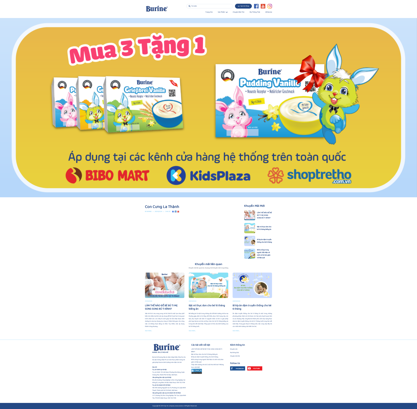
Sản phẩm (221, 12)
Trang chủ (209, 12)
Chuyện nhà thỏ (238, 12)
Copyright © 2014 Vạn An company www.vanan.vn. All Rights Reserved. (174, 406)
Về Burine (268, 12)
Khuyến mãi (233, 349)
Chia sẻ (167, 211)
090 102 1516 (180, 382)
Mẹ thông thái (255, 12)
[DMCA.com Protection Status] (208, 371)
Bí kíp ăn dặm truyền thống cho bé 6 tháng (204, 357)
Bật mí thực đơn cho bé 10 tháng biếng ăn (204, 354)
